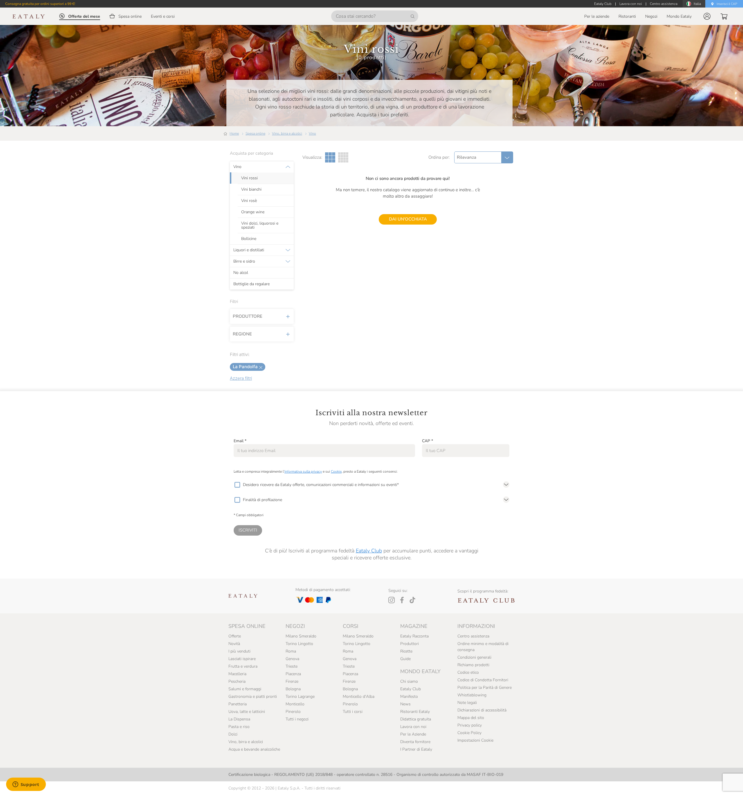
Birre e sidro (244, 261)
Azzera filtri (241, 378)
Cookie (336, 471)
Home (234, 133)
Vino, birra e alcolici (287, 133)
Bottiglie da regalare (251, 284)
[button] (707, 16)
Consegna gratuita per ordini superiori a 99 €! (40, 3)
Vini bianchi (251, 189)
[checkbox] (237, 484)
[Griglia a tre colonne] (330, 157)
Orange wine (252, 212)
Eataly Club (369, 550)
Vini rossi (249, 178)
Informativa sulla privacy (303, 471)
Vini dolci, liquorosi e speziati (259, 225)
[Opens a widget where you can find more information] (26, 785)
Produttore (247, 316)
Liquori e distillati (248, 250)
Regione (242, 334)
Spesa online (255, 133)
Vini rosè (249, 201)
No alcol (240, 273)
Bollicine (248, 239)
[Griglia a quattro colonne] (343, 157)
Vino (312, 133)
